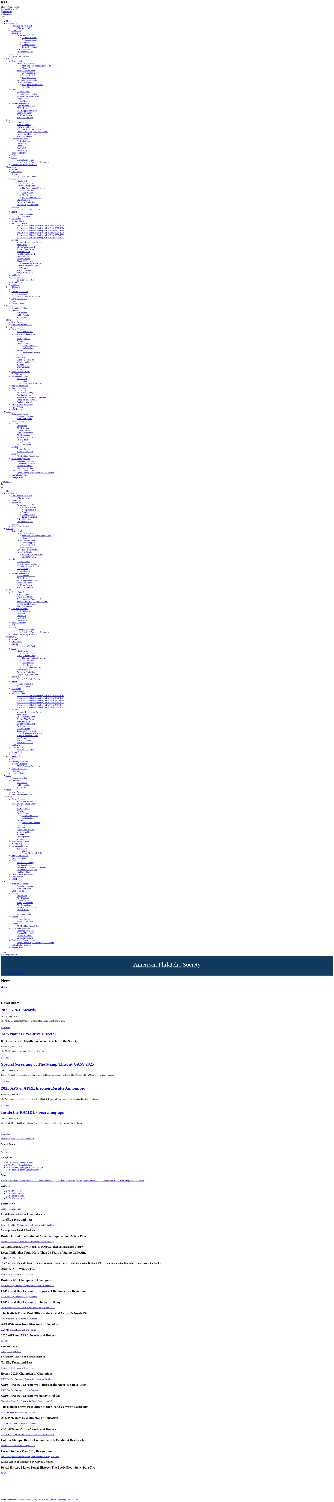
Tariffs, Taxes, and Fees (11, 1209)
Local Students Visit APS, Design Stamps (18, 1446)
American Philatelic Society (167, 964)
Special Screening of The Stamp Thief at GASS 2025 (47, 1064)
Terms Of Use (72, 1500)
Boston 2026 (117, 1180)
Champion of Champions (133, 1180)
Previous (8, 1139)
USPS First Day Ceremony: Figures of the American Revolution (27, 1285)
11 (21, 1139)
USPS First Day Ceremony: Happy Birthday (19, 1297)
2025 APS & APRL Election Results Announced (43, 1088)
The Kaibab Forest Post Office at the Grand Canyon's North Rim (28, 1308)
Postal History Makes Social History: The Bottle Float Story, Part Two (30, 1456)
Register (4, 9)
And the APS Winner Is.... (12, 1258)
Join (4, 973)
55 (7, 1163)
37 (7, 1193)
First (3, 1139)
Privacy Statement (57, 1500)
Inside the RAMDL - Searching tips (32, 1112)
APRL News (60, 1180)
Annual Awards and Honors (42, 1180)
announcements (24, 1180)
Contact (20, 973)
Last (32, 1139)
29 (7, 1198)
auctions (79, 1180)
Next (28, 1139)
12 (23, 1139)
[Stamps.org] (6, 11)
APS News (70, 1180)
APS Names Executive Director (28, 1034)
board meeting (106, 1180)
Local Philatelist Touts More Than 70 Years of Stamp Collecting (27, 1242)
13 (25, 1139)
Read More (5, 1028)
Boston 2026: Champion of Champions (17, 1274)
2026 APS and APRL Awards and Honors (18, 1330)
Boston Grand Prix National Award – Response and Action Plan (27, 1225)
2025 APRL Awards (18, 1010)
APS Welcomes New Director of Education (19, 1319)
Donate (12, 973)
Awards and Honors (91, 1180)
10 (19, 1139)
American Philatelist (9, 1180)
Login (11, 9)
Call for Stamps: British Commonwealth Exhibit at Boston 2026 (27, 1434)
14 (7, 1167)
